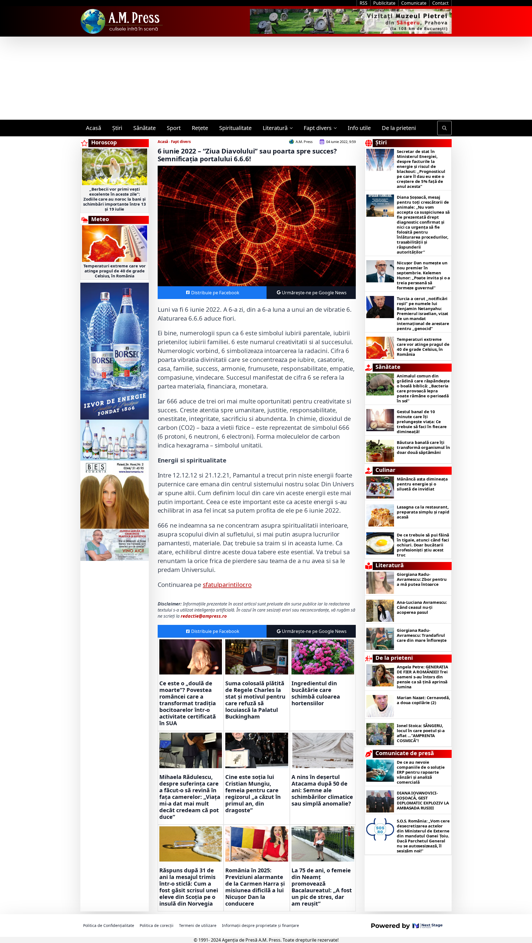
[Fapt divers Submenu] (337, 128)
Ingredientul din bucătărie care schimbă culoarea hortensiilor (315, 693)
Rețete (200, 128)
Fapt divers (318, 128)
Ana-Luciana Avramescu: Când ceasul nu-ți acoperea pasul (422, 607)
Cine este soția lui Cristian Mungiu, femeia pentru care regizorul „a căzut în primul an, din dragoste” (253, 794)
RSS (363, 3)
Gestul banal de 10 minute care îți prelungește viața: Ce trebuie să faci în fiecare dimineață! (422, 421)
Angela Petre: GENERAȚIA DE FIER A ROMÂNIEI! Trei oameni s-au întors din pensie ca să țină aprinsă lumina (422, 676)
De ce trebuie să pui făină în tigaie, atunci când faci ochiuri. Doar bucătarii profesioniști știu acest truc (423, 544)
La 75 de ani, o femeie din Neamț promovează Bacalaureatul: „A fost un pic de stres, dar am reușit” (321, 887)
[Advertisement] (266, 78)
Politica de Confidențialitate (108, 925)
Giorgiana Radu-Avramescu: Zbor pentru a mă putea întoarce (422, 579)
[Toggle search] (444, 128)
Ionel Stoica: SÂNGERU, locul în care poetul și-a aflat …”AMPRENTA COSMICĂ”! (420, 733)
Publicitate (384, 3)
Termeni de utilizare (197, 925)
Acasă (93, 128)
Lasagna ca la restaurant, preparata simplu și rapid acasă (423, 511)
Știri (117, 128)
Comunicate (413, 3)
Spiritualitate (235, 128)
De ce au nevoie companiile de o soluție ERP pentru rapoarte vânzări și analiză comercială (420, 772)
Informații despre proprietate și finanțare (260, 925)
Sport (174, 128)
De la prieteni (399, 128)
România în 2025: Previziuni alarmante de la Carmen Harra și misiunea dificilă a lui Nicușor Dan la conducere (255, 887)
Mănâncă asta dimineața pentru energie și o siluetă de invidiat (422, 483)
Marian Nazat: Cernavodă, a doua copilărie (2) (423, 700)
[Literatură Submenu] (293, 128)
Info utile (359, 128)
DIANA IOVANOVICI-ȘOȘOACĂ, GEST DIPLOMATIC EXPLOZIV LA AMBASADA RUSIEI (423, 800)
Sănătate (144, 128)
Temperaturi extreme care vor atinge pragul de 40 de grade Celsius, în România (114, 270)
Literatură (275, 128)
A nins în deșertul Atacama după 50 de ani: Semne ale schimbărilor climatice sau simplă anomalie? (322, 790)
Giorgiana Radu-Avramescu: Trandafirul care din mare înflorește (421, 635)
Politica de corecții (156, 925)
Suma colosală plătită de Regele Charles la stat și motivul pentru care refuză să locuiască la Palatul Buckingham (255, 700)
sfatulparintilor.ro (227, 584)
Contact (440, 3)
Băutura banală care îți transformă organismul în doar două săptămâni (423, 447)
